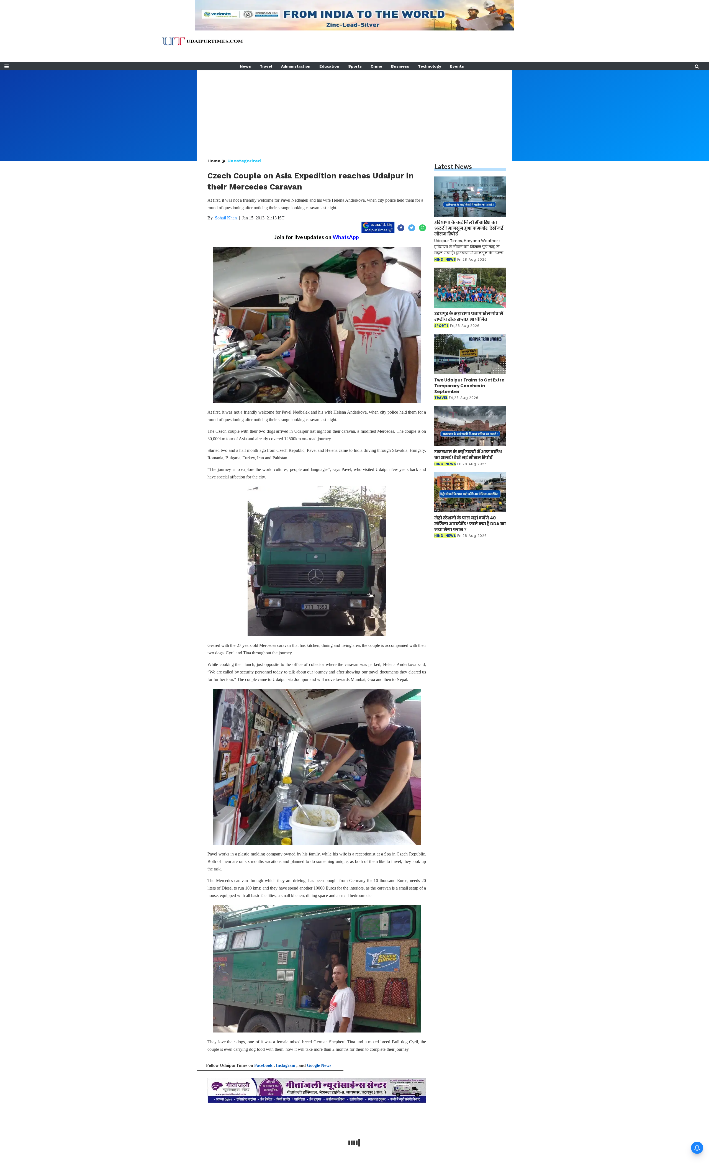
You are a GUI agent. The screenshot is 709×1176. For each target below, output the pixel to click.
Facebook (263, 1065)
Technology (429, 66)
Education (329, 66)
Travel (266, 66)
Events (457, 66)
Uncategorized (244, 160)
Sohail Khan (226, 218)
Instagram (285, 1065)
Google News (319, 1065)
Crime (376, 66)
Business (400, 66)
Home (213, 160)
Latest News (453, 166)
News (245, 66)
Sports (355, 66)
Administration (295, 66)
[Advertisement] (354, 109)
